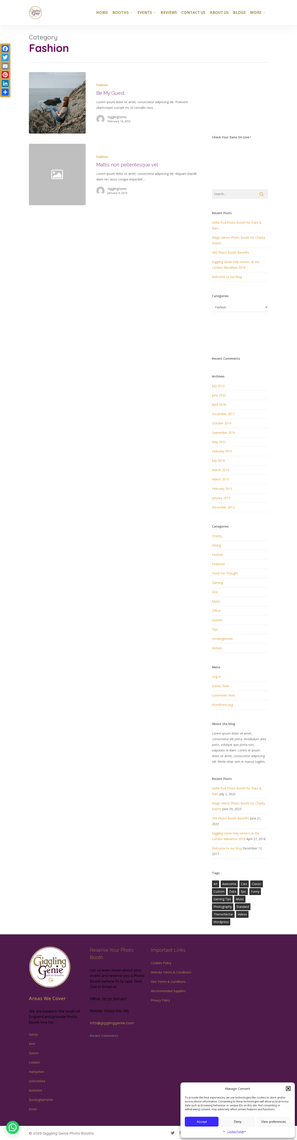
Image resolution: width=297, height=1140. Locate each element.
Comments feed (223, 695)
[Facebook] (5, 48)
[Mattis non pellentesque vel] (143, 174)
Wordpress (221, 922)
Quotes (217, 620)
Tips (215, 629)
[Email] (5, 66)
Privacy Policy (160, 1000)
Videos (242, 914)
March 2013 (220, 479)
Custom (219, 891)
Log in (216, 677)
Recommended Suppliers (168, 991)
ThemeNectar (223, 914)
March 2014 (220, 470)
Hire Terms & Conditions (168, 982)
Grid (215, 592)
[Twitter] (5, 57)
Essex (33, 1109)
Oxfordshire (37, 1081)
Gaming (217, 583)
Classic (256, 884)
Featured (218, 564)
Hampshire (36, 1072)
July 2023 (218, 386)
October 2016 (221, 423)
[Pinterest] (5, 74)
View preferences (273, 1121)
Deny (238, 1121)
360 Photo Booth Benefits (230, 252)
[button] (288, 1088)
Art (216, 884)
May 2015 (219, 442)
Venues (217, 648)
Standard (242, 907)
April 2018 (219, 404)
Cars (244, 884)
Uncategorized (222, 639)
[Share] (5, 92)
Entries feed (220, 686)
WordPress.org (222, 705)
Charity (217, 536)
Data (232, 891)
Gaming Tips (222, 899)
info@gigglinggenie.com (112, 1023)
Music (216, 601)
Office (216, 611)
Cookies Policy (161, 963)
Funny (255, 891)
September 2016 (223, 432)
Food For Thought (225, 573)
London (34, 1062)
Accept (202, 1121)
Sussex (34, 1053)
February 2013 (222, 488)
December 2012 (223, 507)
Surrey (33, 1034)
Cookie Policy (235, 1131)
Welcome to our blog (227, 277)
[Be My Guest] (57, 103)
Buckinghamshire (41, 1100)
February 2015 (222, 451)
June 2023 (219, 395)
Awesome (229, 884)
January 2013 (221, 498)
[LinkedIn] (5, 83)
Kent (32, 1044)
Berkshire (35, 1090)
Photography (223, 907)
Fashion (102, 85)
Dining (216, 545)
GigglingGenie (117, 117)
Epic (243, 891)
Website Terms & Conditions (171, 972)
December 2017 (223, 414)
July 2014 (218, 460)
